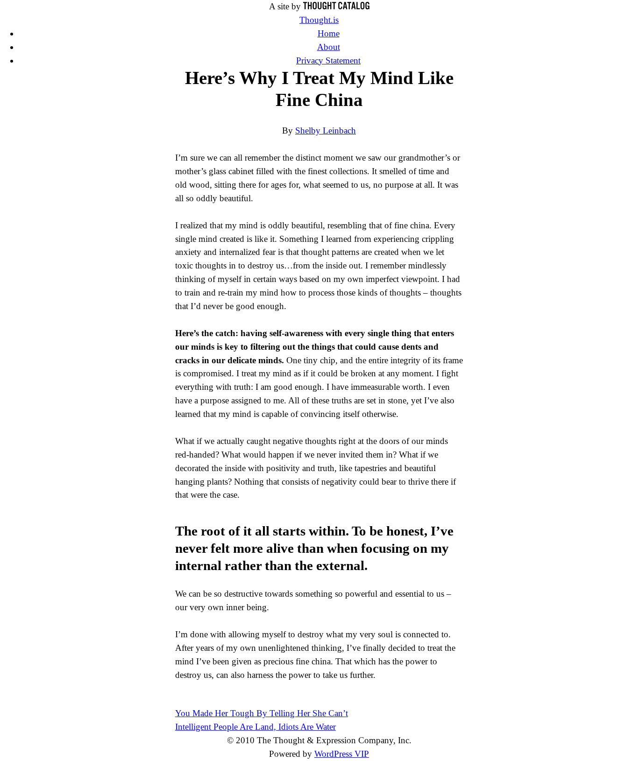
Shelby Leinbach (325, 130)
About (328, 47)
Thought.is (319, 20)
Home (329, 33)
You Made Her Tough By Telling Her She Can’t (261, 713)
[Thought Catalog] (336, 6)
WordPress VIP (341, 754)
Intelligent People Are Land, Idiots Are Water (255, 727)
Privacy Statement (328, 60)
